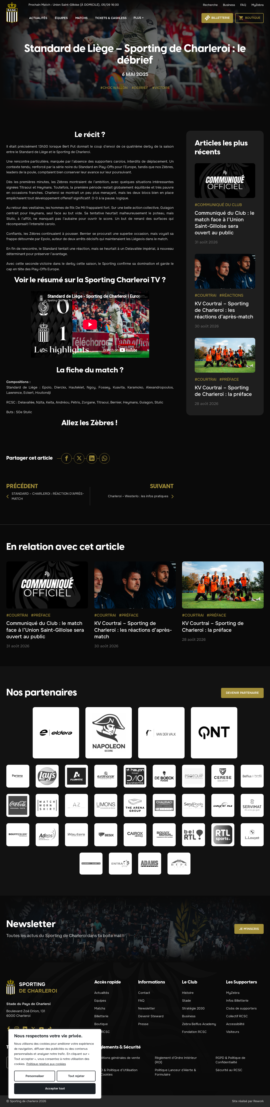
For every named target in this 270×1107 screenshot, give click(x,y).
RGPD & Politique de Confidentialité (230, 1060)
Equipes (100, 1000)
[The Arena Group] (135, 805)
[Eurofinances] (105, 776)
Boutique (101, 1024)
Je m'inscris (249, 929)
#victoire (161, 88)
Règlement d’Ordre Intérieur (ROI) (176, 1060)
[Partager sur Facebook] (66, 458)
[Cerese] (222, 776)
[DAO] (135, 776)
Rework (258, 1101)
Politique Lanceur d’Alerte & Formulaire (175, 1072)
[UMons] (105, 805)
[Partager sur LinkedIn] (91, 458)
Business (229, 5)
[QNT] (214, 732)
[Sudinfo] (91, 864)
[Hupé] (178, 864)
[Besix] (105, 834)
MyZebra (257, 5)
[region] (54, 1064)
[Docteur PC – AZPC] (76, 805)
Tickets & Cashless (111, 18)
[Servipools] (193, 805)
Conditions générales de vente (117, 1058)
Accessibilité (235, 1024)
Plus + (139, 18)
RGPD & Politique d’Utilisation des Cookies (116, 1072)
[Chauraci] (164, 805)
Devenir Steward (150, 1016)
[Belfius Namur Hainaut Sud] (252, 776)
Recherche (210, 5)
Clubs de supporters (241, 1008)
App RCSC (102, 1032)
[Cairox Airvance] (135, 834)
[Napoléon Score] (108, 732)
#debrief (140, 88)
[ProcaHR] (17, 834)
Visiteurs (232, 1032)
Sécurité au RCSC (229, 1070)
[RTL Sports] (222, 834)
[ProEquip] (193, 776)
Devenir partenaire (242, 693)
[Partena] (17, 776)
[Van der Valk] (161, 732)
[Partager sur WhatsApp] (104, 458)
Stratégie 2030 (193, 1008)
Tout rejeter (76, 1076)
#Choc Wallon (114, 88)
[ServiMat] (252, 805)
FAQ (243, 5)
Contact (144, 993)
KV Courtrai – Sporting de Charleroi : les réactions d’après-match (224, 310)
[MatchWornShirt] (47, 805)
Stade (186, 1000)
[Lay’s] (47, 776)
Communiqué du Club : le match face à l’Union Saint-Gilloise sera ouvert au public (224, 223)
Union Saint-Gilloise (73, 5)
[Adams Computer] (149, 864)
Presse (143, 1024)
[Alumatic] (76, 776)
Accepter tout (55, 1088)
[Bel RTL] (193, 834)
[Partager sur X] (79, 458)
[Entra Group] (120, 864)
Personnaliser (35, 1076)
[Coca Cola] (17, 805)
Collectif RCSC (237, 1016)
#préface (229, 379)
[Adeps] (47, 834)
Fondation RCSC (194, 1032)
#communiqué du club (218, 204)
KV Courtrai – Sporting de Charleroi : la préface (223, 390)
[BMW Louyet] (252, 834)
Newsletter (146, 1008)
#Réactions (231, 295)
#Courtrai (205, 295)
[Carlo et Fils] (222, 805)
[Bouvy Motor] (164, 834)
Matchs (81, 18)
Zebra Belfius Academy (199, 1024)
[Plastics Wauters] (76, 834)
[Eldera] (56, 732)
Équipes (61, 18)
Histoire (188, 993)
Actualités (38, 18)
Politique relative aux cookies (46, 1064)
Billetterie (101, 1016)
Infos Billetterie (237, 1000)
